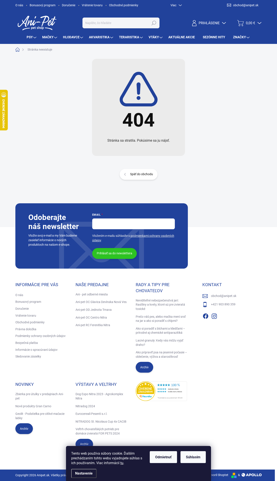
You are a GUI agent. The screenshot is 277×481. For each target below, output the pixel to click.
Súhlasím (193, 457)
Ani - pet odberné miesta (92, 294)
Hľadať (153, 23)
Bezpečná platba (26, 343)
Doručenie (68, 5)
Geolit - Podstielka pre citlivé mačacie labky (39, 416)
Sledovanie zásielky (28, 356)
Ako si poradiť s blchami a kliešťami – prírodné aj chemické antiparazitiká (160, 331)
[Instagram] (214, 315)
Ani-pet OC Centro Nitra (91, 317)
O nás (19, 5)
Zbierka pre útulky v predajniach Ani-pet (39, 396)
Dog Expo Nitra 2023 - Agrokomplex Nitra (99, 396)
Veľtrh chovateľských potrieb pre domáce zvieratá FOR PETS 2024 (98, 431)
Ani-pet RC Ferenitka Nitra (93, 325)
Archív (144, 367)
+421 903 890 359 (223, 304)
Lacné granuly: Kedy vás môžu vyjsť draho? (159, 342)
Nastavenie (84, 473)
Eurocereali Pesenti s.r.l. (91, 413)
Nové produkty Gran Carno (33, 406)
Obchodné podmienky (123, 5)
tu (121, 463)
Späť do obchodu (141, 174)
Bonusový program (42, 5)
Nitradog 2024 (85, 406)
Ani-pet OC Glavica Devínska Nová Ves (101, 302)
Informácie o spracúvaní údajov (36, 349)
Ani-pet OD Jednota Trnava (94, 309)
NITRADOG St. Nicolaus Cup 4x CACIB (101, 421)
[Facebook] (205, 315)
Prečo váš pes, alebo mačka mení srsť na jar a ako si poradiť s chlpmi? (161, 319)
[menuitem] (32, 37)
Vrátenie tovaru (92, 5)
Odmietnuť (163, 457)
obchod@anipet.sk (223, 296)
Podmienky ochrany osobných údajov (40, 336)
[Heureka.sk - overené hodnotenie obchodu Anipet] (161, 391)
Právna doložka (25, 329)
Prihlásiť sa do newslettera (114, 253)
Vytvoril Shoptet (217, 475)
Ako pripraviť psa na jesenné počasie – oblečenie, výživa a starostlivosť (161, 354)
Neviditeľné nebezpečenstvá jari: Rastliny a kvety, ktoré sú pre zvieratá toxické (160, 305)
